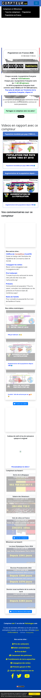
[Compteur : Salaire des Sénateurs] (20, 505)
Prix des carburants (21, 644)
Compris (34, 694)
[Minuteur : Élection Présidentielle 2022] (20, 577)
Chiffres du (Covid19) (19, 254)
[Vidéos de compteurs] (27, 677)
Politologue (29, 623)
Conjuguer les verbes (14, 265)
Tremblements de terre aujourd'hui (21, 659)
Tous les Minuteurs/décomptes (21, 611)
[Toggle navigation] (36, 3)
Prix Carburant (11, 273)
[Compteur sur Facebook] (13, 677)
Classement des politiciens (21, 655)
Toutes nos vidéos (21, 404)
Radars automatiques (21, 648)
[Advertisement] (15, 33)
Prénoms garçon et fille (21, 667)
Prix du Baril (21, 651)
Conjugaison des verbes (21, 663)
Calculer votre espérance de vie (21, 671)
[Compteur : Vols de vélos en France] (20, 527)
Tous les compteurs (21, 538)
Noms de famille (12, 297)
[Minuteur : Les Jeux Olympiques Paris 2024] (20, 555)
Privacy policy (29, 632)
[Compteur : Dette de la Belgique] (20, 484)
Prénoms (9, 284)
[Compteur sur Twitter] (19, 677)
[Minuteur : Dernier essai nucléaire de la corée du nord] (20, 601)
